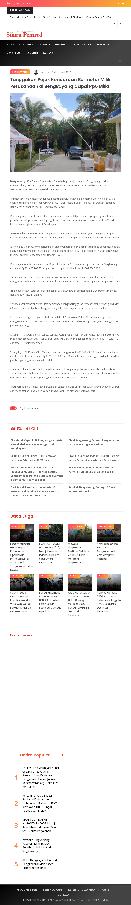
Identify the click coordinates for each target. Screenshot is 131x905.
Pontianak (26, 44)
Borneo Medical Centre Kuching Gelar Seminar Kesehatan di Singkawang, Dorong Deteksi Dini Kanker (62, 17)
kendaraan (33, 408)
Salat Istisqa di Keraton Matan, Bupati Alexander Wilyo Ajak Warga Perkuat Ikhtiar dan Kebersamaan (21, 602)
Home (10, 44)
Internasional (82, 44)
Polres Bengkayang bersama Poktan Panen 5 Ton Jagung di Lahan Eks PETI (92, 469)
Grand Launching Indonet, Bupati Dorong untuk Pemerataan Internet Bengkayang (94, 458)
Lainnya (48, 53)
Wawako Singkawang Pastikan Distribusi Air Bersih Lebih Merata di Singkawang (78, 553)
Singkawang (76, 526)
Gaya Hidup (14, 53)
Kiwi (42, 71)
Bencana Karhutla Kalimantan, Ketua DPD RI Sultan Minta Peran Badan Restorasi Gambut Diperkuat (50, 602)
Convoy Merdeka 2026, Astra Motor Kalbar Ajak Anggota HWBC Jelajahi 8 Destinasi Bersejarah (109, 602)
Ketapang (17, 575)
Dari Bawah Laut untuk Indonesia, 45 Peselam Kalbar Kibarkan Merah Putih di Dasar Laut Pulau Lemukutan (35, 491)
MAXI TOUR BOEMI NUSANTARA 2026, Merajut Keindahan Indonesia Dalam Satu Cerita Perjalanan (50, 553)
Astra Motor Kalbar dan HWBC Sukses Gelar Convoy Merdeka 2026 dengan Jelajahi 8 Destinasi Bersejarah (79, 604)
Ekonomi (32, 53)
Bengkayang (20, 72)
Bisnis (44, 526)
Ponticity (17, 526)
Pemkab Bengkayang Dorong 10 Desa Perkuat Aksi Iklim (92, 489)
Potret (74, 575)
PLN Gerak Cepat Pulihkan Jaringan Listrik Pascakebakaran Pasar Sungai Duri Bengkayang (36, 444)
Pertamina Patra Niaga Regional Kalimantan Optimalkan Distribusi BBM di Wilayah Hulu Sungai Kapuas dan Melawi (21, 557)
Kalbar (42, 44)
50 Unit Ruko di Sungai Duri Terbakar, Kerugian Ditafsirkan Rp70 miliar (33, 458)
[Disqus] (65, 690)
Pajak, (22, 408)
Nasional (61, 44)
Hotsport (104, 44)
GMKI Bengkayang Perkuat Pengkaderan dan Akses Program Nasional (94, 442)
